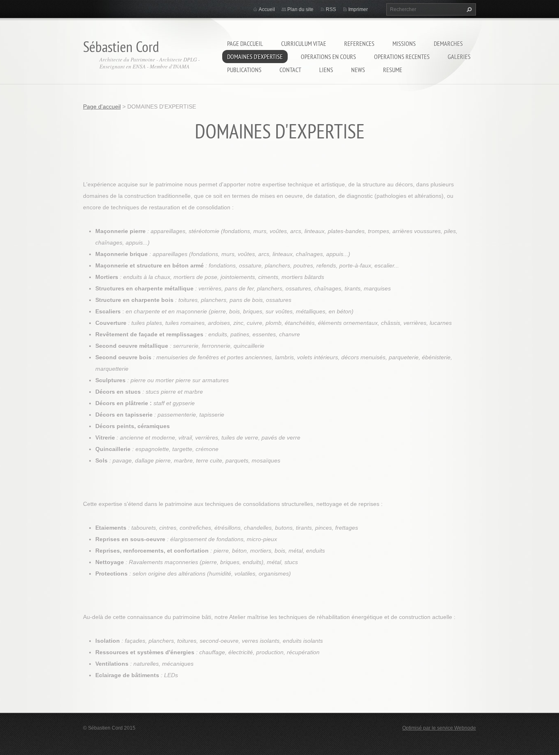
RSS (331, 9)
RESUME (392, 70)
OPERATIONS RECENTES (402, 56)
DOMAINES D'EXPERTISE (255, 56)
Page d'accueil (245, 43)
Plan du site (300, 9)
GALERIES (459, 56)
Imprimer (358, 9)
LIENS (326, 70)
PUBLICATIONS (244, 70)
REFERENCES (359, 43)
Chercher (468, 9)
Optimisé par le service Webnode (439, 728)
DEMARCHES (448, 43)
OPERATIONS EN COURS (328, 56)
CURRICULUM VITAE (303, 43)
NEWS (358, 70)
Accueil (267, 9)
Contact (290, 70)
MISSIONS (404, 43)
